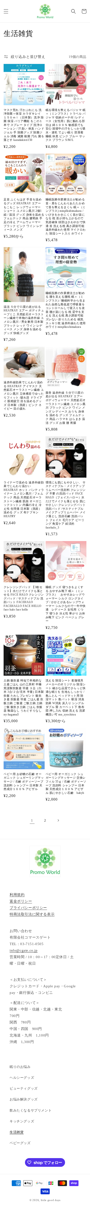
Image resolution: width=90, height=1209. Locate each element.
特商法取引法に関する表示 (32, 914)
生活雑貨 (17, 1132)
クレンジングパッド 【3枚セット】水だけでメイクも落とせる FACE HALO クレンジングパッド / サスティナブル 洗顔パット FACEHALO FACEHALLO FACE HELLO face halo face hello (24, 598)
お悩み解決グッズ (24, 1099)
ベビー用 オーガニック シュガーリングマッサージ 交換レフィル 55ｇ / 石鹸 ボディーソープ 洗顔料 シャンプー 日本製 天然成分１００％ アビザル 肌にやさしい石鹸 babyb (66, 783)
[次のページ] (58, 820)
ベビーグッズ (20, 1143)
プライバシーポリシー (28, 908)
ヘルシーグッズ (22, 1077)
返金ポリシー (21, 901)
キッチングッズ (22, 1121)
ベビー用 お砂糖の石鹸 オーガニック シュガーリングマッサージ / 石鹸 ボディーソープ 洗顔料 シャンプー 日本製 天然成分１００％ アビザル (24, 781)
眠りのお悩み (20, 1067)
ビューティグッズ (24, 1088)
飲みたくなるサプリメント (31, 1110)
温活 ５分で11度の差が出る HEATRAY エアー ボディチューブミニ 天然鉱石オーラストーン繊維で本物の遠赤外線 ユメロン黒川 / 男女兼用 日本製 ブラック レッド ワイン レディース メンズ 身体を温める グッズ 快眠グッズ (24, 320)
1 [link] (32, 820)
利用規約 (17, 895)
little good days (50, 1200)
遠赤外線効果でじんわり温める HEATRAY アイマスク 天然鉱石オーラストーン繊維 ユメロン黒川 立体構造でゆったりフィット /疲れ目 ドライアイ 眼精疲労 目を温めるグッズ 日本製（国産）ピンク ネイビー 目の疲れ (24, 395)
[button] (6, 11)
